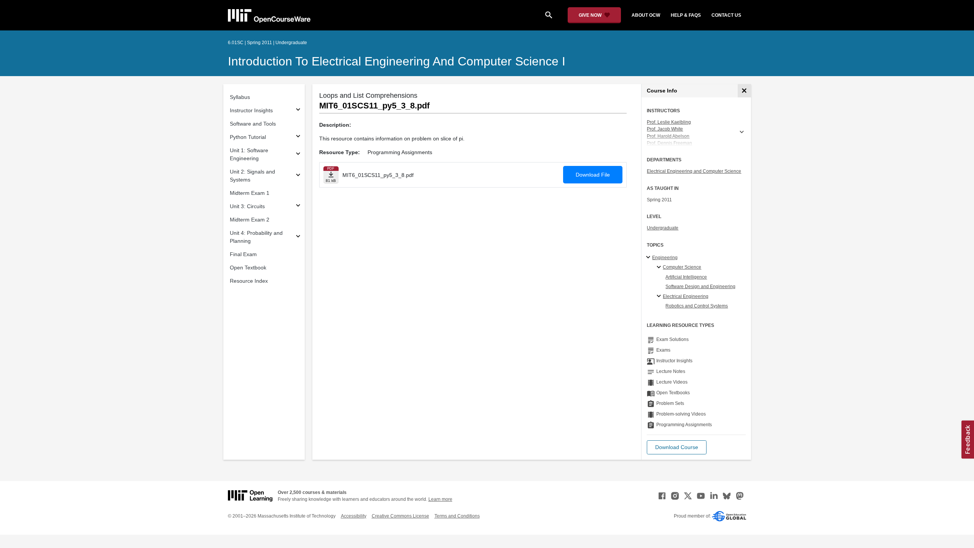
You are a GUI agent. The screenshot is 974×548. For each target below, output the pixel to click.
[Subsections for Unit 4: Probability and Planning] (298, 237)
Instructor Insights (251, 110)
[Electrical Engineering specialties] (660, 296)
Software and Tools (253, 124)
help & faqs (686, 15)
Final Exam (243, 254)
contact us (726, 15)
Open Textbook (248, 267)
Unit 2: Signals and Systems (252, 176)
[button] (677, 447)
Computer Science (682, 267)
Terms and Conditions (457, 516)
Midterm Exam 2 (249, 220)
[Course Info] (744, 90)
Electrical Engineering (685, 296)
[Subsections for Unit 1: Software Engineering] (298, 155)
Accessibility (353, 516)
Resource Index (249, 281)
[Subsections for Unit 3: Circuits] (298, 206)
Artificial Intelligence (686, 277)
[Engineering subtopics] (649, 258)
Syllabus (240, 97)
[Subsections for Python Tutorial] (298, 137)
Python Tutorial (248, 137)
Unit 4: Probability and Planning (256, 237)
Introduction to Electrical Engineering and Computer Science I (396, 61)
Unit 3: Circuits (247, 206)
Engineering (665, 257)
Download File (593, 175)
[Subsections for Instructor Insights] (298, 110)
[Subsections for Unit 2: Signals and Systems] (298, 176)
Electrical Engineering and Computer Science (694, 171)
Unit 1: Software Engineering (249, 154)
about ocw (646, 15)
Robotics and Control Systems (696, 306)
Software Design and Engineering (700, 286)
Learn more (440, 499)
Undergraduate (662, 228)
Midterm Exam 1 (249, 193)
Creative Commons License (400, 516)
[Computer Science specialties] (660, 267)
